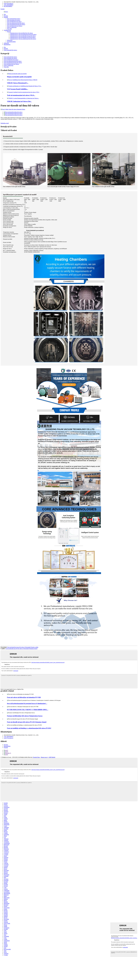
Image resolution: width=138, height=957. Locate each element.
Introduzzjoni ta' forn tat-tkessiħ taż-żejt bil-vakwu (22, 37)
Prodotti (6, 17)
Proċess (9, 31)
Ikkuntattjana (7, 44)
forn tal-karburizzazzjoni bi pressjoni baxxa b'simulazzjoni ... (27, 703)
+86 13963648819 (8, 4)
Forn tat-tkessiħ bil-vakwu (13, 18)
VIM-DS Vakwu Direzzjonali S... (17, 83)
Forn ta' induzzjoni (11, 27)
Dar (5, 14)
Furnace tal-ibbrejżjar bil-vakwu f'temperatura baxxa (24, 716)
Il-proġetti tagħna (11, 41)
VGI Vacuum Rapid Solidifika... (17, 89)
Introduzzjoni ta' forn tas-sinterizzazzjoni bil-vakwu (23, 38)
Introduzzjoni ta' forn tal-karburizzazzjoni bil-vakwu (23, 34)
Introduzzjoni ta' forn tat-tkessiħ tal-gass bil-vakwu (23, 36)
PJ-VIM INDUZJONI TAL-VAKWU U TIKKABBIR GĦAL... (27, 709)
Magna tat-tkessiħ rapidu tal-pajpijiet (19, 77)
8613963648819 (8, 6)
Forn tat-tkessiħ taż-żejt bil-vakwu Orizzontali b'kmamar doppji (21, 648)
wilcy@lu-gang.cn (8, 3)
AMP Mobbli (51, 757)
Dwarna (6, 15)
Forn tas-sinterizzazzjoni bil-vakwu (16, 23)
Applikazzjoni (7, 30)
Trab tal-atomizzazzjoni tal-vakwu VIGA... (21, 95)
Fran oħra (9, 28)
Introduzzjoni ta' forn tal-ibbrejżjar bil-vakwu (21, 33)
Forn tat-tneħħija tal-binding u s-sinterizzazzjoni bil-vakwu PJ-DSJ (29, 728)
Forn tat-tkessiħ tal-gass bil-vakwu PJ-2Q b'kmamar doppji (26, 722)
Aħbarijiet (6, 43)
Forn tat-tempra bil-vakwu (13, 20)
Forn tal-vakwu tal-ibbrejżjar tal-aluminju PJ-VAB (24, 697)
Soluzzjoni (9, 40)
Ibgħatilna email (5, 123)
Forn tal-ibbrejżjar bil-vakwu (14, 21)
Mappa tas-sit (44, 757)
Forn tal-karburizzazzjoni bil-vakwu (16, 24)
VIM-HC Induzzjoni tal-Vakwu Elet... (19, 101)
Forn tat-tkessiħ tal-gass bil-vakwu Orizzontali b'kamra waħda (22, 647)
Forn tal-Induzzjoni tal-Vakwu (14, 26)
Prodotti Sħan (36, 757)
